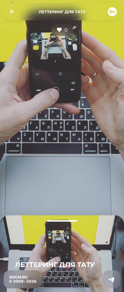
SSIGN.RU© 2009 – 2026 (22, 279)
